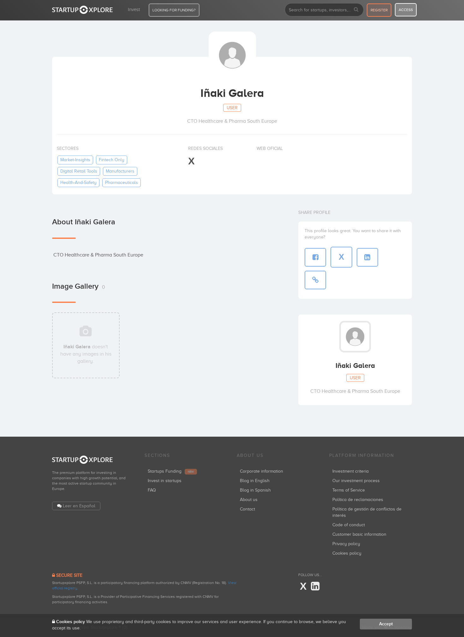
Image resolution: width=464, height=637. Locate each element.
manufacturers (120, 171)
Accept (386, 624)
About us (249, 499)
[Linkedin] (315, 586)
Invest (134, 9)
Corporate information (261, 471)
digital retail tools (78, 171)
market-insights (75, 159)
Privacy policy (346, 543)
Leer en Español (79, 506)
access (406, 10)
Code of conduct (348, 524)
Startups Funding (171, 471)
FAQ (152, 490)
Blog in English (255, 480)
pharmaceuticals (121, 182)
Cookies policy (346, 553)
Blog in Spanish (255, 490)
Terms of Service (348, 490)
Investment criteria (350, 471)
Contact (247, 509)
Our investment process (356, 480)
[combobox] (324, 9)
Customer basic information (359, 534)
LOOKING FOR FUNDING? (174, 10)
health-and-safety (78, 182)
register (379, 10)
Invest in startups (164, 480)
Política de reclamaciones (357, 499)
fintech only (111, 159)
